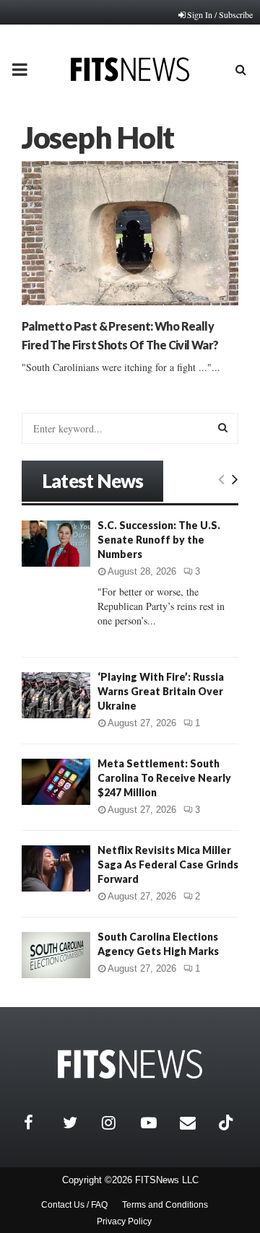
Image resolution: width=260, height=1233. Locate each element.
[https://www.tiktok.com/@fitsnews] (227, 1122)
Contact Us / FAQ (74, 1205)
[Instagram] (118, 1122)
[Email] (196, 1122)
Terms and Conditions (165, 1205)
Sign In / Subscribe (220, 14)
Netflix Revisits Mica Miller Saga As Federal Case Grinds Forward (168, 864)
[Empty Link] (221, 478)
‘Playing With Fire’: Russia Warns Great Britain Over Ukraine (161, 691)
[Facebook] (40, 1122)
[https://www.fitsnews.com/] (130, 1064)
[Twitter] (79, 1122)
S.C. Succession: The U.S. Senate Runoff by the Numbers (159, 539)
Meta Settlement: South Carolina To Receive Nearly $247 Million (164, 777)
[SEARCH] (222, 427)
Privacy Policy (124, 1221)
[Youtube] (157, 1122)
